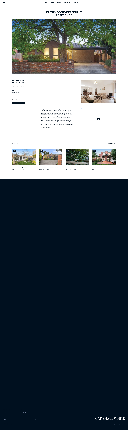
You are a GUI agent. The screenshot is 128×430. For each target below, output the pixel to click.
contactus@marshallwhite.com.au (10, 424)
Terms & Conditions (98, 422)
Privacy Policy (105, 422)
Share (14, 105)
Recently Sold (15, 143)
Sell (52, 2)
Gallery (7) (14, 97)
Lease (59, 2)
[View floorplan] (113, 72)
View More (110, 143)
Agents (76, 2)
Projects (67, 2)
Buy (46, 2)
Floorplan (14, 99)
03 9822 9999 (6, 423)
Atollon (123, 422)
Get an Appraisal (17, 102)
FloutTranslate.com (122, 424)
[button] (98, 119)
